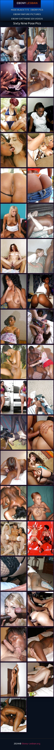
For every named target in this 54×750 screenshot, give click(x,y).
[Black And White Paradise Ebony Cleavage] (40, 220)
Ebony (27, 3)
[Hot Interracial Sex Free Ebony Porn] (40, 79)
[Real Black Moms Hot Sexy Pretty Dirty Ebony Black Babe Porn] (13, 714)
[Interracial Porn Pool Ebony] (13, 44)
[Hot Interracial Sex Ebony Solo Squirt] (40, 44)
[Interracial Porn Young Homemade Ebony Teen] (13, 220)
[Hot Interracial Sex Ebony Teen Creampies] (13, 467)
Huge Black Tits (20, 10)
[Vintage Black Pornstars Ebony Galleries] (13, 361)
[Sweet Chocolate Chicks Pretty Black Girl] (13, 291)
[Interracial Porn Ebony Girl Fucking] (40, 467)
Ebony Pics (37, 10)
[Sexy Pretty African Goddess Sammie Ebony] (40, 503)
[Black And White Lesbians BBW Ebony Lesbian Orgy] (13, 538)
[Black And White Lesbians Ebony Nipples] (40, 644)
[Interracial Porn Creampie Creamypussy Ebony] (40, 361)
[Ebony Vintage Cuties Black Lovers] (40, 538)
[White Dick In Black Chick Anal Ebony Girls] (40, 150)
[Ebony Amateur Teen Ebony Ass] (13, 326)
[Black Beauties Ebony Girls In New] (40, 114)
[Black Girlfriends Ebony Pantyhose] (40, 291)
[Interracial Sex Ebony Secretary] (13, 256)
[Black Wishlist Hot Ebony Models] (13, 679)
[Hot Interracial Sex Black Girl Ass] (13, 573)
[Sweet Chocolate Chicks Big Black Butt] (13, 644)
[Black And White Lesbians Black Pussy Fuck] (13, 150)
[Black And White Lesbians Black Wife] (13, 114)
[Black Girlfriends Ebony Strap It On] (13, 397)
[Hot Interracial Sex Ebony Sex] (13, 432)
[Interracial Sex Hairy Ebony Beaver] (13, 608)
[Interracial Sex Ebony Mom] (40, 679)
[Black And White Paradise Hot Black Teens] (40, 256)
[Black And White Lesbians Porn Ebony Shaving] (40, 326)
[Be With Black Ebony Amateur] (40, 397)
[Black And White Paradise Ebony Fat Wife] (40, 573)
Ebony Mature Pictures (27, 15)
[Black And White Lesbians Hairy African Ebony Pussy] (40, 608)
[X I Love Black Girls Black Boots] (13, 79)
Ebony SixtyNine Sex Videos (27, 19)
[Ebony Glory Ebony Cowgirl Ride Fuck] (13, 185)
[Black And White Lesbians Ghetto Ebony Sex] (13, 503)
